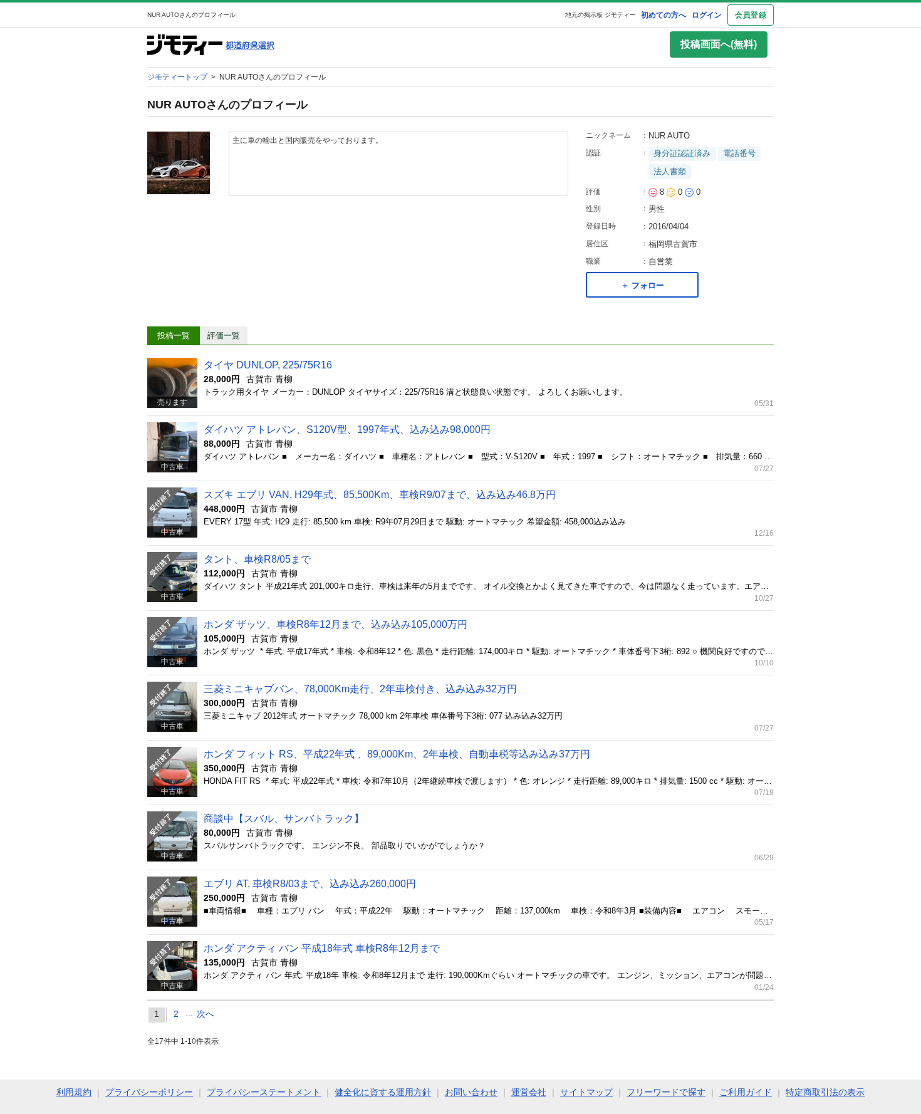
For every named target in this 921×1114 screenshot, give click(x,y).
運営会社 (528, 1092)
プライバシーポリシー (149, 1092)
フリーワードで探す (666, 1092)
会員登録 (750, 15)
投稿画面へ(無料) (718, 44)
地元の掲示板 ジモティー (600, 14)
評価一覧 (223, 335)
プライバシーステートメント (264, 1092)
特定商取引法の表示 (825, 1092)
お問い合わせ (471, 1092)
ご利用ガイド (745, 1092)
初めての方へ (663, 15)
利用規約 (73, 1092)
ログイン (707, 15)
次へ (205, 1014)
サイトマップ (586, 1092)
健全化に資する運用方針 (383, 1092)
